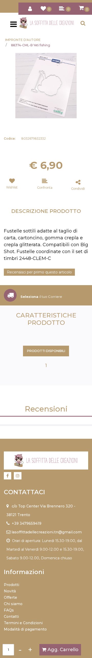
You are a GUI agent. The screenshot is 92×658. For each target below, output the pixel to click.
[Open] (13, 25)
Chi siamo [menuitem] (13, 604)
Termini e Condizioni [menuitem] (23, 623)
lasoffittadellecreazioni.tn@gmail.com (47, 532)
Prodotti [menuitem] (11, 584)
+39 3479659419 (26, 523)
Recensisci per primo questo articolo (39, 272)
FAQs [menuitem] (9, 610)
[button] (46, 85)
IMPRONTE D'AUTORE (23, 40)
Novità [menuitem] (10, 591)
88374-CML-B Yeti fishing (30, 45)
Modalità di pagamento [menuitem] (25, 629)
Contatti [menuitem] (11, 616)
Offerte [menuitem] (10, 597)
